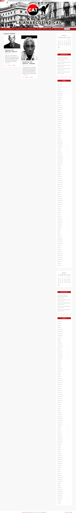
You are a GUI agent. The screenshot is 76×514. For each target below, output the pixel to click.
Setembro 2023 (60, 119)
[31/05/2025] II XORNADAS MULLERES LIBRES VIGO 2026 (63, 69)
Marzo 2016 (59, 249)
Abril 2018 (59, 214)
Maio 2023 (59, 125)
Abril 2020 (59, 172)
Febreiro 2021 (59, 390)
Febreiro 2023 (59, 131)
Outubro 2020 (59, 160)
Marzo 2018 (59, 216)
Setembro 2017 (60, 463)
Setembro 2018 (60, 204)
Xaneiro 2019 (59, 198)
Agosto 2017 (59, 465)
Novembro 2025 (60, 93)
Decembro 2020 (60, 156)
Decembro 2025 (60, 91)
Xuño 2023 (59, 123)
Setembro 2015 (60, 259)
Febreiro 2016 (59, 251)
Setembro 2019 (60, 186)
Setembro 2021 (60, 384)
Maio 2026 (59, 87)
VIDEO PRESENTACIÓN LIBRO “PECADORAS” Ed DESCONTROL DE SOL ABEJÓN (45, 0)
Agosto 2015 (59, 261)
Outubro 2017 (59, 461)
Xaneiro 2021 (59, 392)
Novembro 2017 (60, 222)
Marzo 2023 (59, 129)
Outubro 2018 (59, 202)
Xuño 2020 (59, 168)
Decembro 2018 (60, 200)
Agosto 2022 (59, 133)
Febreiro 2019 (59, 196)
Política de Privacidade (68, 512)
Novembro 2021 (60, 143)
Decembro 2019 (60, 180)
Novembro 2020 (60, 396)
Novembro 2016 (60, 239)
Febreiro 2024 (59, 113)
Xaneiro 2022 (59, 141)
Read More (26, 74)
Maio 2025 (59, 101)
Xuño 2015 (59, 265)
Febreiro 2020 (59, 176)
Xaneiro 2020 (59, 178)
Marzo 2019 (59, 194)
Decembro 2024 (60, 107)
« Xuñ (58, 47)
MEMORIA (9, 65)
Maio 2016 (59, 245)
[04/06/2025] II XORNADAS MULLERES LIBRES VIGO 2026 (63, 66)
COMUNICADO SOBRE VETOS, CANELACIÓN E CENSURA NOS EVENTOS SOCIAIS (62, 59)
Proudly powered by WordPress (27, 512)
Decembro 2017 (60, 457)
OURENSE (13, 65)
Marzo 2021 (59, 388)
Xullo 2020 (59, 166)
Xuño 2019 (59, 190)
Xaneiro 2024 (59, 115)
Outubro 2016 (59, 241)
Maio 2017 (59, 469)
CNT (5, 65)
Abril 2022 (59, 137)
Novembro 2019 (60, 182)
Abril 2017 (59, 471)
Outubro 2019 (59, 184)
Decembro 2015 (60, 253)
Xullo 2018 (59, 208)
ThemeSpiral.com (43, 512)
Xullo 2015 (59, 263)
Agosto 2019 (59, 188)
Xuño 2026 (59, 85)
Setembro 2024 (60, 109)
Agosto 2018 (59, 206)
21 (66, 43)
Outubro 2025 (59, 95)
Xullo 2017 (59, 467)
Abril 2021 (59, 386)
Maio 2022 (59, 135)
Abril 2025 (59, 103)
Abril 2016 (59, 247)
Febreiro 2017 (59, 237)
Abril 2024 (59, 111)
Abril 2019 (59, 192)
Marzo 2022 (59, 139)
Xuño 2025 (59, 99)
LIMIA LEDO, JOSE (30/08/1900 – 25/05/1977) (11, 51)
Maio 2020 (59, 170)
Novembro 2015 (60, 255)
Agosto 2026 (59, 83)
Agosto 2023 (59, 121)
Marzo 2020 (59, 174)
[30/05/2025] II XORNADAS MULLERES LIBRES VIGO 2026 (63, 73)
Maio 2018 (59, 212)
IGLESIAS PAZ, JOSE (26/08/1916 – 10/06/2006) (28, 62)
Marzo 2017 (59, 235)
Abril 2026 (59, 89)
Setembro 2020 (60, 162)
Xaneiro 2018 (59, 218)
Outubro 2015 (59, 257)
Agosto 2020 (59, 164)
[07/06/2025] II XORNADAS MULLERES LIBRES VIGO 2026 (63, 63)
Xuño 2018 (59, 210)
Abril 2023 (59, 127)
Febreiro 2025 (59, 105)
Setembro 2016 (60, 243)
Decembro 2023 (60, 117)
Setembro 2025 (60, 97)
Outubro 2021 (59, 382)
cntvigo (6, 53)
